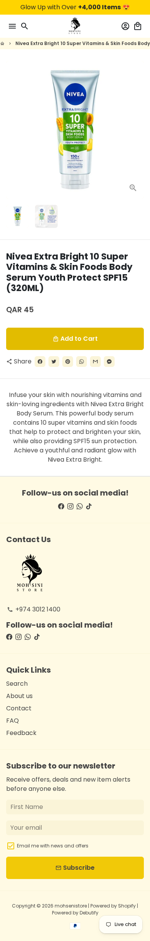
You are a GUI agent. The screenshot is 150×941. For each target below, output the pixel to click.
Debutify (89, 912)
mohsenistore (71, 905)
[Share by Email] (95, 361)
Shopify (127, 905)
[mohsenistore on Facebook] (61, 506)
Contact (19, 708)
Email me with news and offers (52, 845)
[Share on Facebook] (40, 361)
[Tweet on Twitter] (53, 361)
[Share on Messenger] (109, 361)
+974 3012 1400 (33, 609)
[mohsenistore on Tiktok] (89, 506)
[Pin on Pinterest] (67, 361)
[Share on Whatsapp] (81, 361)
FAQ (12, 720)
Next (136, 129)
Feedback (21, 732)
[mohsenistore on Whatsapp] (80, 506)
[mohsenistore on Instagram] (70, 506)
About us (19, 696)
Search (17, 683)
